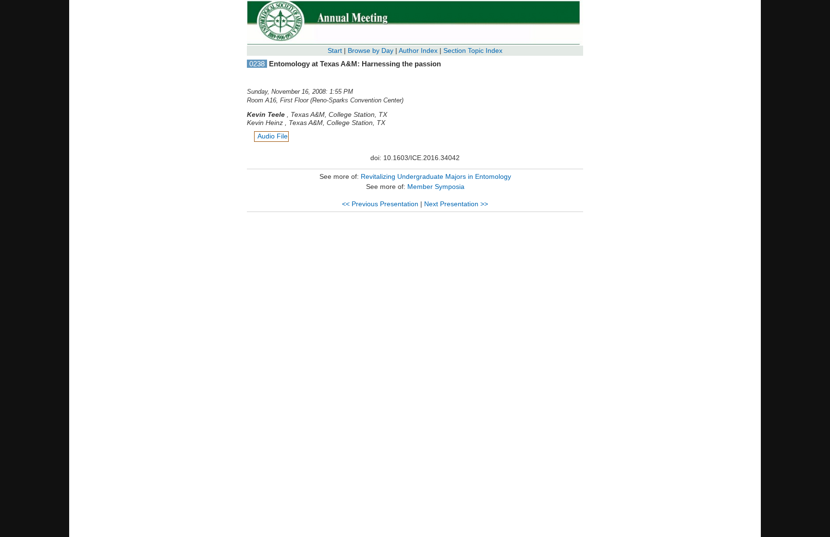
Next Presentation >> (456, 204)
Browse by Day (370, 50)
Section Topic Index (472, 50)
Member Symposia (435, 186)
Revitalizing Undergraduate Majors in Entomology (436, 176)
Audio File (272, 136)
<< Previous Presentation (380, 204)
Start (335, 50)
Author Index (418, 50)
